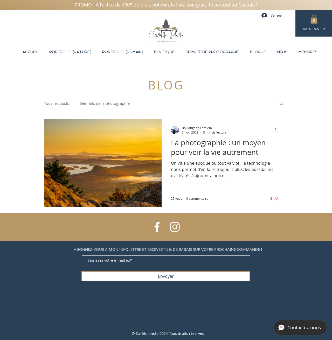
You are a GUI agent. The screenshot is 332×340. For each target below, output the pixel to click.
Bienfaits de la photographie (104, 103)
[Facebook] (156, 226)
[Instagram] (174, 226)
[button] (314, 19)
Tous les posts (56, 103)
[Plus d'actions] (277, 130)
